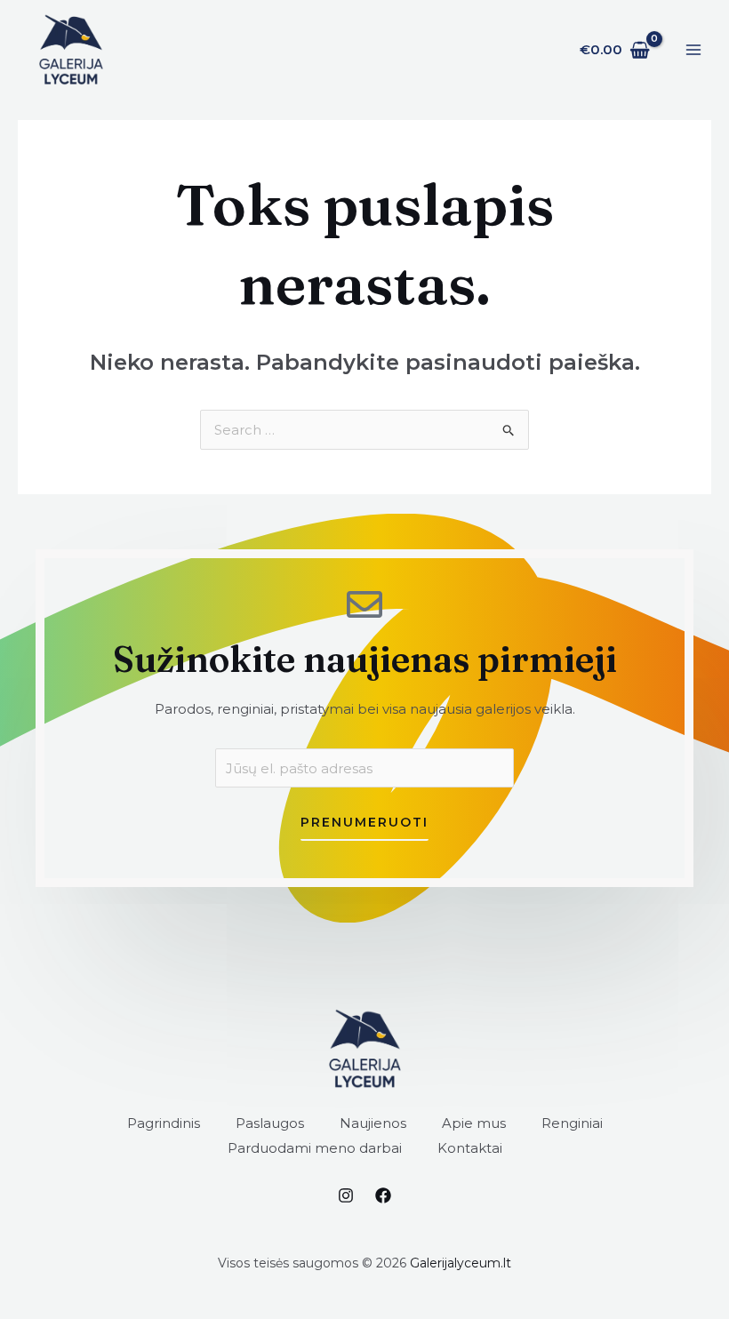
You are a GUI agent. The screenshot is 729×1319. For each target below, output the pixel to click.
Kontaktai (469, 1147)
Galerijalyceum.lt (460, 1263)
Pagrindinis (163, 1123)
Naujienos (373, 1123)
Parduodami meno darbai (315, 1147)
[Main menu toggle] (693, 50)
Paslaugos (270, 1123)
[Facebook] (383, 1195)
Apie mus (474, 1123)
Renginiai (572, 1123)
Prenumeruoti (364, 822)
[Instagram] (346, 1195)
